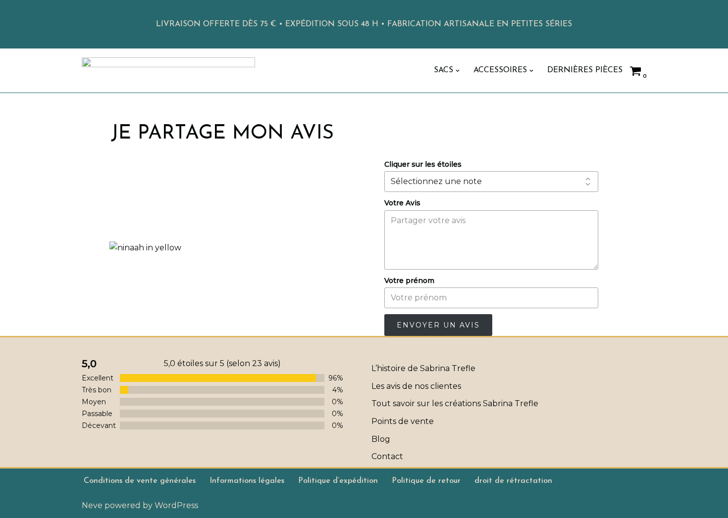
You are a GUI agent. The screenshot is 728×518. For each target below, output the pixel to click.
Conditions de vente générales (140, 481)
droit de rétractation (513, 481)
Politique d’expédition (338, 481)
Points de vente (402, 421)
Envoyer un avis (438, 325)
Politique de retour (426, 481)
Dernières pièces (585, 70)
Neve (92, 505)
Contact (387, 456)
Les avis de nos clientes (416, 386)
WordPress (176, 505)
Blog (380, 439)
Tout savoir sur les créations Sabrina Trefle (454, 403)
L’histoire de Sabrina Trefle (423, 368)
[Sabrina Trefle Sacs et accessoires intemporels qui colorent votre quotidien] (168, 70)
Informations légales (246, 481)
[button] (458, 71)
